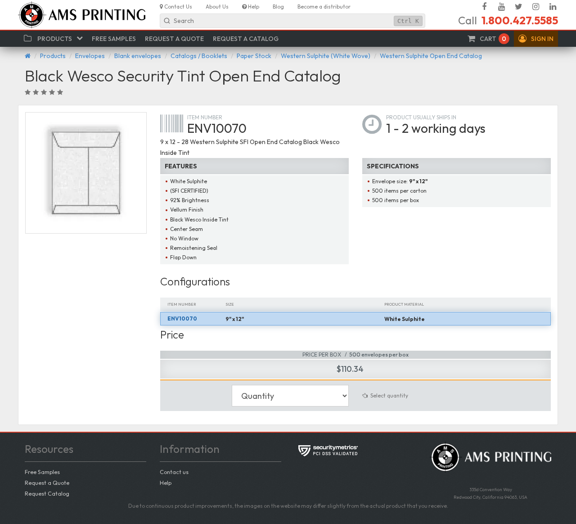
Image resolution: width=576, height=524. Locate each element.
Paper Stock (254, 56)
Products (53, 56)
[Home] (28, 56)
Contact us (174, 471)
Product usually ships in (421, 117)
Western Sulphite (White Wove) (325, 56)
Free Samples (42, 471)
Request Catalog (47, 493)
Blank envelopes (137, 56)
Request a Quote (47, 482)
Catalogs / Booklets (199, 56)
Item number (204, 117)
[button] (536, 39)
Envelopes (90, 56)
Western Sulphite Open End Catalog (431, 56)
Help (165, 482)
